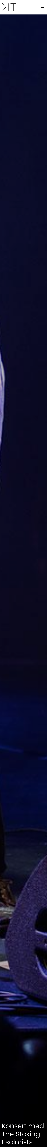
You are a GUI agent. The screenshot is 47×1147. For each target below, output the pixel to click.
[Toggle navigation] (42, 7)
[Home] (9, 7)
